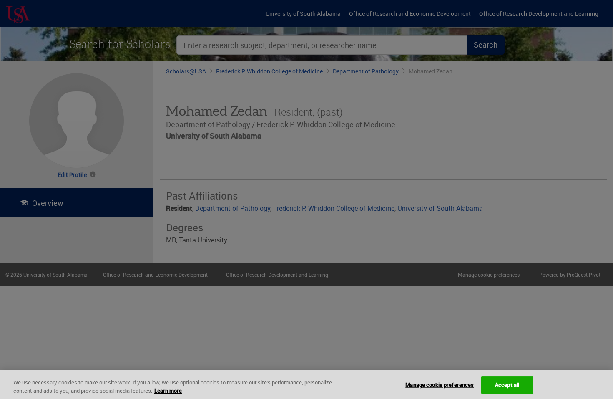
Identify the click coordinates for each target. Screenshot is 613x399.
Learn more (168, 390)
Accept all (507, 385)
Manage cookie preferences (439, 385)
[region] (306, 384)
